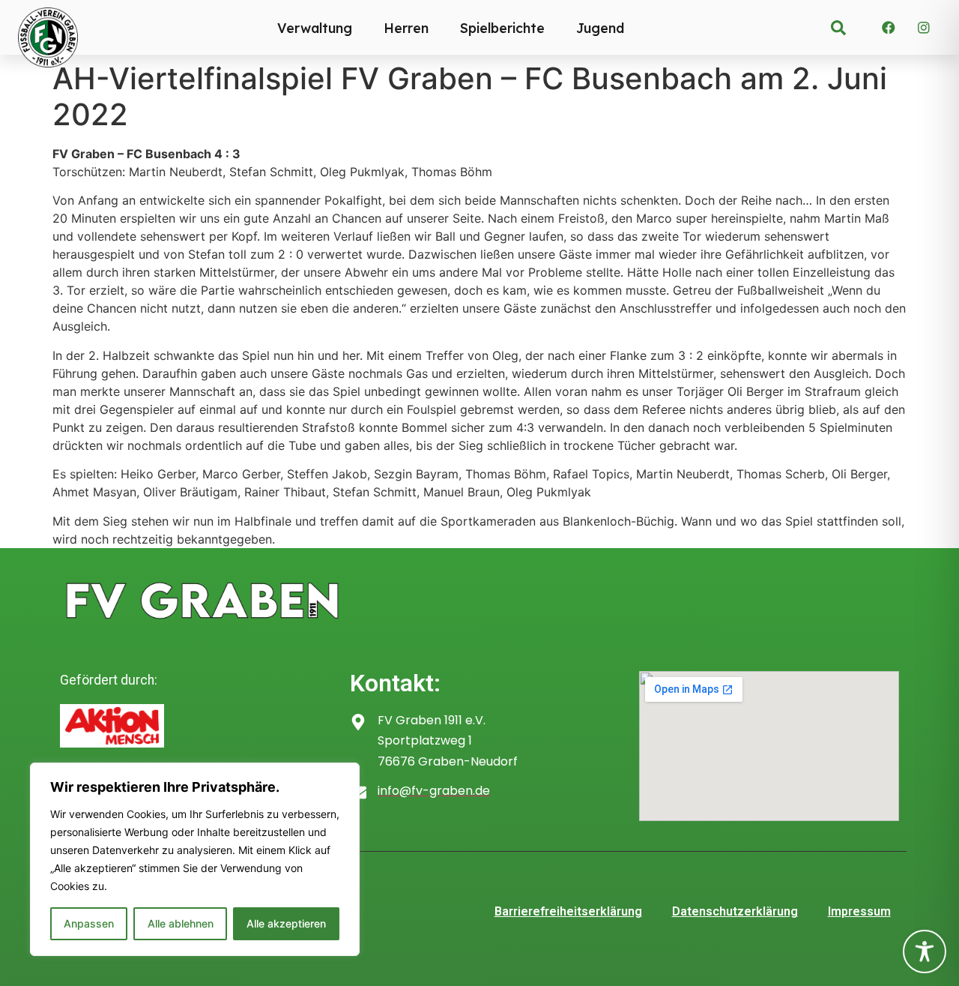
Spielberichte (502, 27)
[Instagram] (924, 27)
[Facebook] (888, 27)
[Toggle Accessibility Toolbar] (924, 951)
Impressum (859, 911)
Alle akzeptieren (286, 923)
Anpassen (89, 923)
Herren (406, 27)
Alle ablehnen (181, 923)
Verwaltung (314, 27)
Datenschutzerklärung (735, 911)
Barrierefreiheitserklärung (568, 911)
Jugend (600, 27)
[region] (195, 859)
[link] (838, 27)
